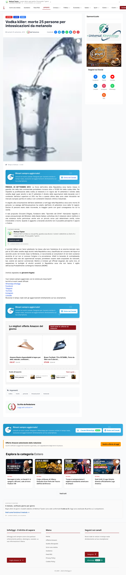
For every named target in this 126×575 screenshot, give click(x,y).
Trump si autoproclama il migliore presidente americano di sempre (77, 481)
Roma (23, 17)
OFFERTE (46, 7)
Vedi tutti (63, 493)
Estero (104, 7)
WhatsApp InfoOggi (13, 284)
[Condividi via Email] (74, 32)
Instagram (9, 293)
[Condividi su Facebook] (55, 32)
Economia (76, 7)
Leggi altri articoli (24, 407)
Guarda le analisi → (15, 240)
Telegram (9, 288)
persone (25, 394)
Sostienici (27, 7)
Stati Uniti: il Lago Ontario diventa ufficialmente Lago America (105, 481)
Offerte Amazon (51, 540)
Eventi (114, 7)
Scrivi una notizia (14, 7)
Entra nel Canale (70, 178)
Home (48, 536)
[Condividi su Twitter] (59, 32)
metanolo (46, 394)
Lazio (16, 17)
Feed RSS (37, 7)
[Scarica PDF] (78, 32)
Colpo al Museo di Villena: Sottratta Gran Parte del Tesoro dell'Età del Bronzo (48, 481)
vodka (10, 394)
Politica (66, 7)
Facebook (9, 286)
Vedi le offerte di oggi (110, 444)
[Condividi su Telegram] (70, 32)
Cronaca (55, 7)
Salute (87, 7)
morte (17, 394)
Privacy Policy (50, 558)
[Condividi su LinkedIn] (63, 32)
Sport (95, 7)
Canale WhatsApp (90, 430)
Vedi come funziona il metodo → (17, 512)
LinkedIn (9, 295)
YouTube (9, 291)
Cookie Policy (50, 561)
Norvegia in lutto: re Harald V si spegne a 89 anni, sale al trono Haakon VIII (19, 481)
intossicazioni (35, 394)
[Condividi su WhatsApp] (66, 32)
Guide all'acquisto (52, 544)
